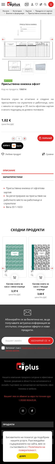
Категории (17, 11)
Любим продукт (13, 154)
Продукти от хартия (43, 11)
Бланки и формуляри (15, 13)
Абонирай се (39, 340)
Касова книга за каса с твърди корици (40, 286)
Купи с (7, 145)
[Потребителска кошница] (51, 4)
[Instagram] (22, 410)
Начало (6, 11)
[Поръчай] (14, 277)
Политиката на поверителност (32, 448)
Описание (9, 170)
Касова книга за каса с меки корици (14, 285)
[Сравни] (41, 4)
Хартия (29, 11)
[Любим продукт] (14, 267)
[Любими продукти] (36, 4)
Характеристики (13, 177)
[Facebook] (32, 410)
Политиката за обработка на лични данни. (28, 349)
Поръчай (47, 138)
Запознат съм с (28, 349)
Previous (3, 39)
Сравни (50, 154)
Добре (23, 456)
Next (51, 39)
